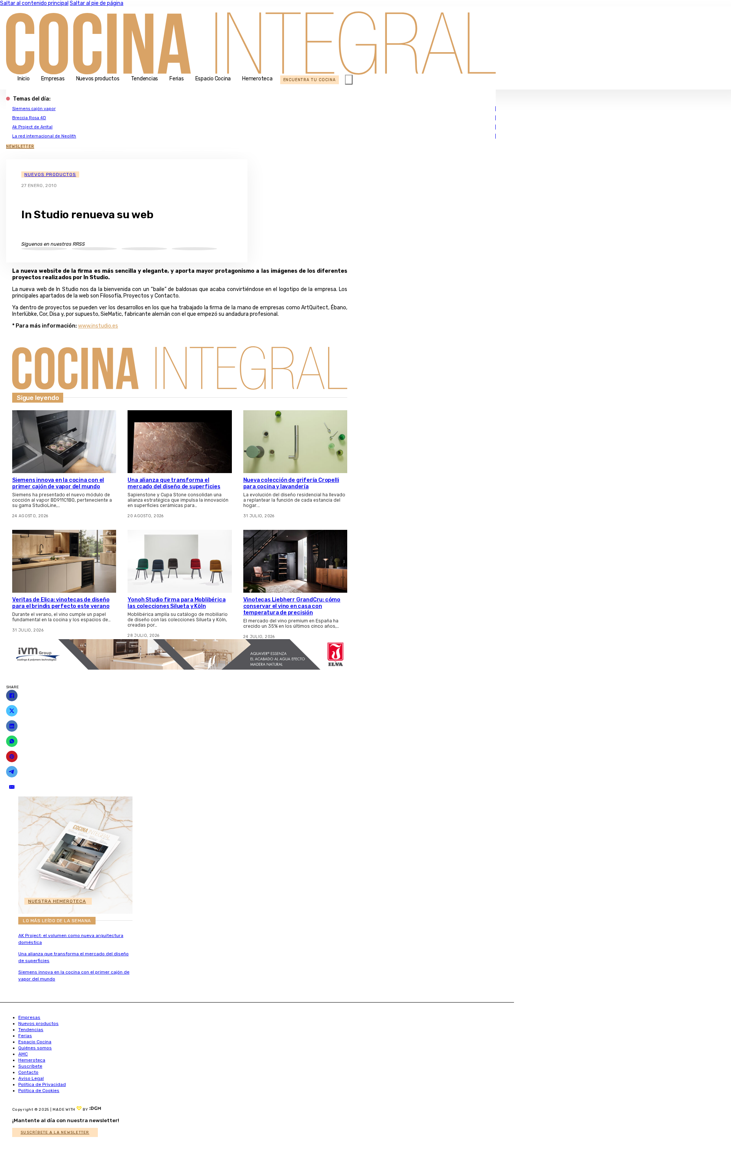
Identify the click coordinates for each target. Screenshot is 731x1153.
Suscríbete (30, 1066)
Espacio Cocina (213, 78)
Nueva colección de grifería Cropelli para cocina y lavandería (291, 483)
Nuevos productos (98, 78)
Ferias (176, 78)
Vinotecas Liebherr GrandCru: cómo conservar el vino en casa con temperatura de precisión (291, 606)
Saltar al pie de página (96, 3)
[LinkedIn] (12, 726)
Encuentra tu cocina (309, 79)
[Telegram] (12, 771)
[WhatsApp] (12, 741)
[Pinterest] (12, 756)
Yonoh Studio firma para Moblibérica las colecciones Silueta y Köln (176, 602)
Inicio (24, 78)
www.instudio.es (98, 326)
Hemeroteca (257, 78)
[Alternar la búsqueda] (349, 80)
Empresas (53, 78)
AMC (23, 1054)
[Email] (12, 787)
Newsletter (20, 146)
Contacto (28, 1072)
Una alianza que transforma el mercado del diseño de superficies (174, 483)
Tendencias (144, 78)
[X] (12, 710)
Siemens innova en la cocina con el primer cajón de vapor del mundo (58, 483)
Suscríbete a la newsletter (55, 1132)
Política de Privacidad (42, 1084)
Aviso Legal (31, 1078)
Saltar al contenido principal (34, 3)
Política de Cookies (38, 1090)
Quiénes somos (35, 1048)
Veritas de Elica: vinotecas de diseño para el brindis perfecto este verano (61, 602)
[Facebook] (12, 695)
